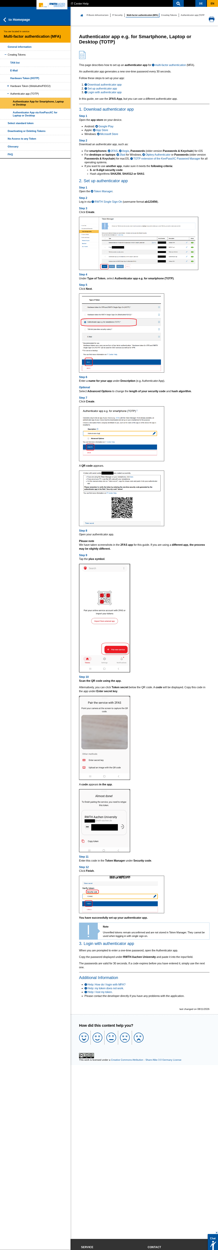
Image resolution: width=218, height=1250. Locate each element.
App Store (102, 130)
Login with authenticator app (105, 92)
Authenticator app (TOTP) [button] (24, 93)
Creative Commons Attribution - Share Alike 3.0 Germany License (146, 1059)
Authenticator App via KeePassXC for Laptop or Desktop (35, 114)
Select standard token (21, 123)
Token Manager (103, 191)
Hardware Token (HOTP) (24, 78)
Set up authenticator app (102, 88)
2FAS (114, 150)
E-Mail (14, 70)
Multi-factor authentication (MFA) (142, 15)
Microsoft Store (109, 134)
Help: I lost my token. (100, 992)
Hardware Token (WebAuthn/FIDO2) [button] (30, 86)
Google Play (105, 126)
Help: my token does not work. (106, 988)
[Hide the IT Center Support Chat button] (216, 1232)
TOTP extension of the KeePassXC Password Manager (166, 158)
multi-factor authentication (170, 65)
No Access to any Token (22, 138)
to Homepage (19, 19)
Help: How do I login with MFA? (107, 984)
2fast (122, 154)
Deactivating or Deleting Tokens (26, 131)
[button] (178, 3)
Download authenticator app (105, 84)
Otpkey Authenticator (157, 154)
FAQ (10, 154)
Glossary (13, 146)
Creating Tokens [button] (17, 54)
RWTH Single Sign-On (108, 201)
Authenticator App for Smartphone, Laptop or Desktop (38, 103)
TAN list (15, 62)
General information (20, 46)
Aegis (125, 150)
